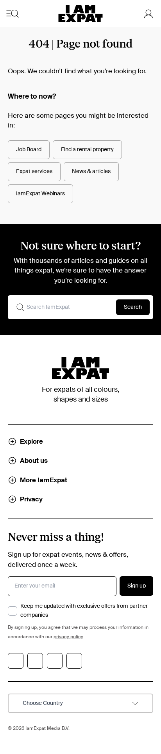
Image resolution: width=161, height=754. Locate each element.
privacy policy (68, 637)
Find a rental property (87, 149)
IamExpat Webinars (40, 193)
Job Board (28, 149)
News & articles (91, 171)
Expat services (34, 171)
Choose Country (43, 703)
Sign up (136, 586)
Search (133, 307)
